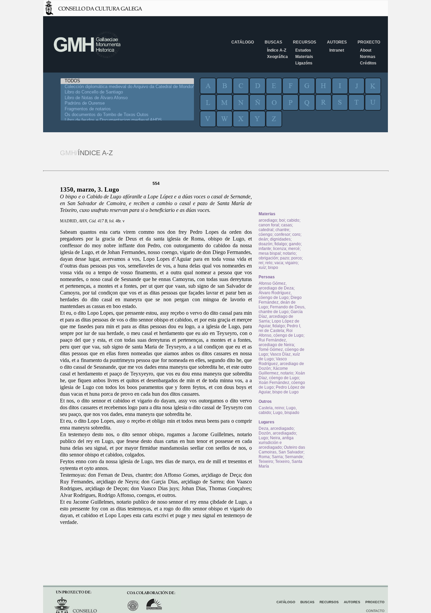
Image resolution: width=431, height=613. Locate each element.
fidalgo (280, 244)
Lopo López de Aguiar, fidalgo (279, 323)
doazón (265, 244)
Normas (367, 56)
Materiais (304, 56)
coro (296, 234)
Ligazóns (303, 63)
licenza (279, 248)
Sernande (294, 456)
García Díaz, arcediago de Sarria (281, 316)
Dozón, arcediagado (277, 433)
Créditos (368, 63)
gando (295, 244)
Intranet (336, 50)
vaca (278, 262)
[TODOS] (127, 81)
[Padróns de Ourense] (127, 103)
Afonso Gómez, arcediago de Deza (276, 285)
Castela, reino (271, 408)
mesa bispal (270, 253)
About (365, 50)
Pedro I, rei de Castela (280, 328)
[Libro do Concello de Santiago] (127, 92)
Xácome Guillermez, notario (276, 370)
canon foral (269, 225)
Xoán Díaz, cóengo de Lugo (282, 375)
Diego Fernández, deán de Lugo (280, 302)
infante (265, 248)
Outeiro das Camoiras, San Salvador (282, 449)
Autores (337, 42)
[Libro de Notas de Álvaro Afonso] (127, 98)
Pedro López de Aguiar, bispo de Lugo (282, 389)
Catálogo (242, 42)
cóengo (265, 234)
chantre (282, 229)
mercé (294, 248)
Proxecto (369, 42)
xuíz (262, 267)
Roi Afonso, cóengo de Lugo (281, 333)
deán (263, 239)
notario (289, 253)
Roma (264, 456)
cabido (293, 220)
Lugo (263, 438)
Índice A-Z (276, 50)
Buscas (273, 42)
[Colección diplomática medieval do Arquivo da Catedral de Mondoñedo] (127, 87)
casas (286, 225)
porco (296, 258)
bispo (273, 267)
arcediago (268, 220)
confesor (282, 234)
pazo (284, 258)
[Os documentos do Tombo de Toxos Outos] (127, 115)
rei (261, 262)
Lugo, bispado (286, 412)
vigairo (291, 262)
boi (282, 220)
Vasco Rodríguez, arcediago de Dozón (281, 364)
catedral (266, 229)
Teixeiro (266, 461)
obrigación (268, 258)
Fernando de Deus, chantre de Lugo (282, 309)
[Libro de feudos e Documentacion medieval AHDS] (127, 120)
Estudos (303, 50)
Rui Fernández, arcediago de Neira (276, 342)
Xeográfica (277, 56)
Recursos (304, 42)
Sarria (277, 456)
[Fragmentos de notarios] (127, 109)
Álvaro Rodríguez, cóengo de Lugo (275, 295)
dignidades (280, 239)
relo (268, 262)
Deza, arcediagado (276, 428)
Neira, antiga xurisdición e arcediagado (276, 443)
